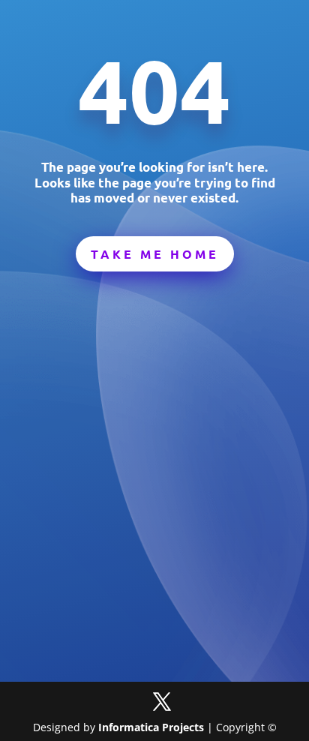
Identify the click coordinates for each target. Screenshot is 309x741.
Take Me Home (155, 254)
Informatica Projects (151, 727)
